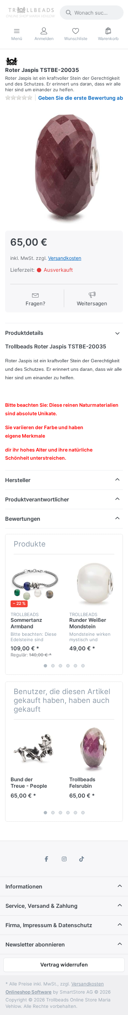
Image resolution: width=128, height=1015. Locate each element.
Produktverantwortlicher (37, 499)
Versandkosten (64, 258)
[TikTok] (81, 858)
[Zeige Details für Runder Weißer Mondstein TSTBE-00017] (93, 583)
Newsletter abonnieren (35, 944)
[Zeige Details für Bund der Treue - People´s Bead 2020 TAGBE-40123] (35, 748)
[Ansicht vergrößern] (64, 165)
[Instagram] (64, 858)
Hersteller (17, 480)
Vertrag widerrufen (64, 964)
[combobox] (92, 12)
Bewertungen (22, 518)
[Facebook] (46, 858)
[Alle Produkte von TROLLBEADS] (11, 61)
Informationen (23, 886)
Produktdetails (24, 332)
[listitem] (64, 165)
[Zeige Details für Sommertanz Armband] (35, 583)
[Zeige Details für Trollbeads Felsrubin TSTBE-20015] (93, 748)
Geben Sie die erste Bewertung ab (80, 98)
